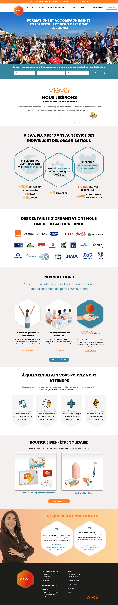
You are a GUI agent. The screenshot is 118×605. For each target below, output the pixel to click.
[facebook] (97, 597)
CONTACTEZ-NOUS (73, 581)
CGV (44, 596)
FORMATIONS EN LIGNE (75, 574)
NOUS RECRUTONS (73, 584)
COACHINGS (46, 578)
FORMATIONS (46, 576)
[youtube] (93, 597)
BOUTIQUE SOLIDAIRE (74, 576)
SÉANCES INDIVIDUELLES (49, 594)
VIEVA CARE (46, 580)
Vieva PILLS (71, 588)
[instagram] (88, 597)
